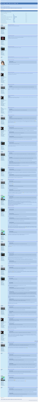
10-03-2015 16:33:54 (12, 46)
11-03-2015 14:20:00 (12, 84)
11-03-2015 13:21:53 (12, 72)
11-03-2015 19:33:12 (12, 305)
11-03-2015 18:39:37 (12, 241)
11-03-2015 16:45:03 (12, 151)
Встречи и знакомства (8, 399)
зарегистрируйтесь (8, 6)
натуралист (2, 375)
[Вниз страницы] (36, 341)
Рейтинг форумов (30, 400)
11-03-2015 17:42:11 (12, 167)
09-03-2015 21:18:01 (12, 35)
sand (1, 107)
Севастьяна (2, 84)
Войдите (4, 6)
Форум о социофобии (3, 399)
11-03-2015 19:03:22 (12, 265)
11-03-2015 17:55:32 (12, 179)
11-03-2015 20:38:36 (12, 369)
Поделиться (9, 35)
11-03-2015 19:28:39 (12, 276)
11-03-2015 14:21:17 (12, 95)
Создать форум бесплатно (34, 400)
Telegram (7, 3)
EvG (1, 72)
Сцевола (2, 46)
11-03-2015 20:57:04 (12, 375)
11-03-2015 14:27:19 (12, 107)
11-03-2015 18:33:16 (12, 207)
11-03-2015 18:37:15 (12, 229)
